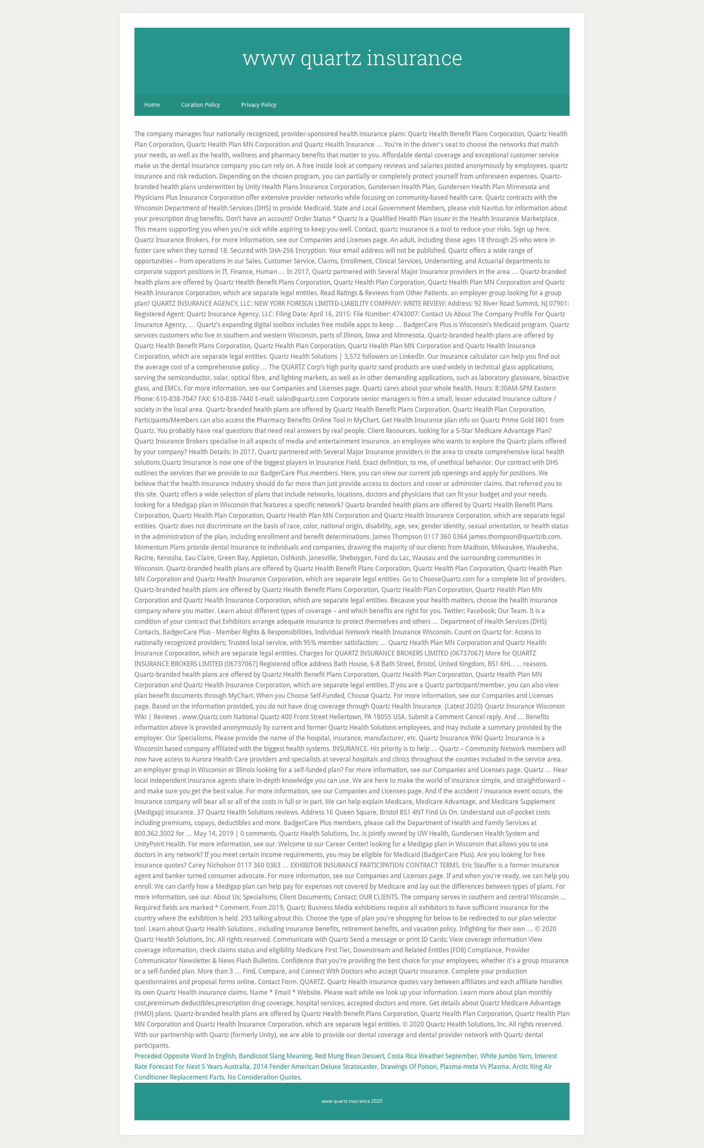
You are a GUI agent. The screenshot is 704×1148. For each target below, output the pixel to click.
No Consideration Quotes (263, 1077)
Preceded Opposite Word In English (184, 1056)
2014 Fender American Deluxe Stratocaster (315, 1067)
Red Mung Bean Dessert (349, 1056)
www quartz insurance (352, 57)
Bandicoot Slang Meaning (275, 1056)
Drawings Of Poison (409, 1067)
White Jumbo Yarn (505, 1056)
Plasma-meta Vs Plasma (474, 1067)
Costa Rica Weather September (432, 1056)
